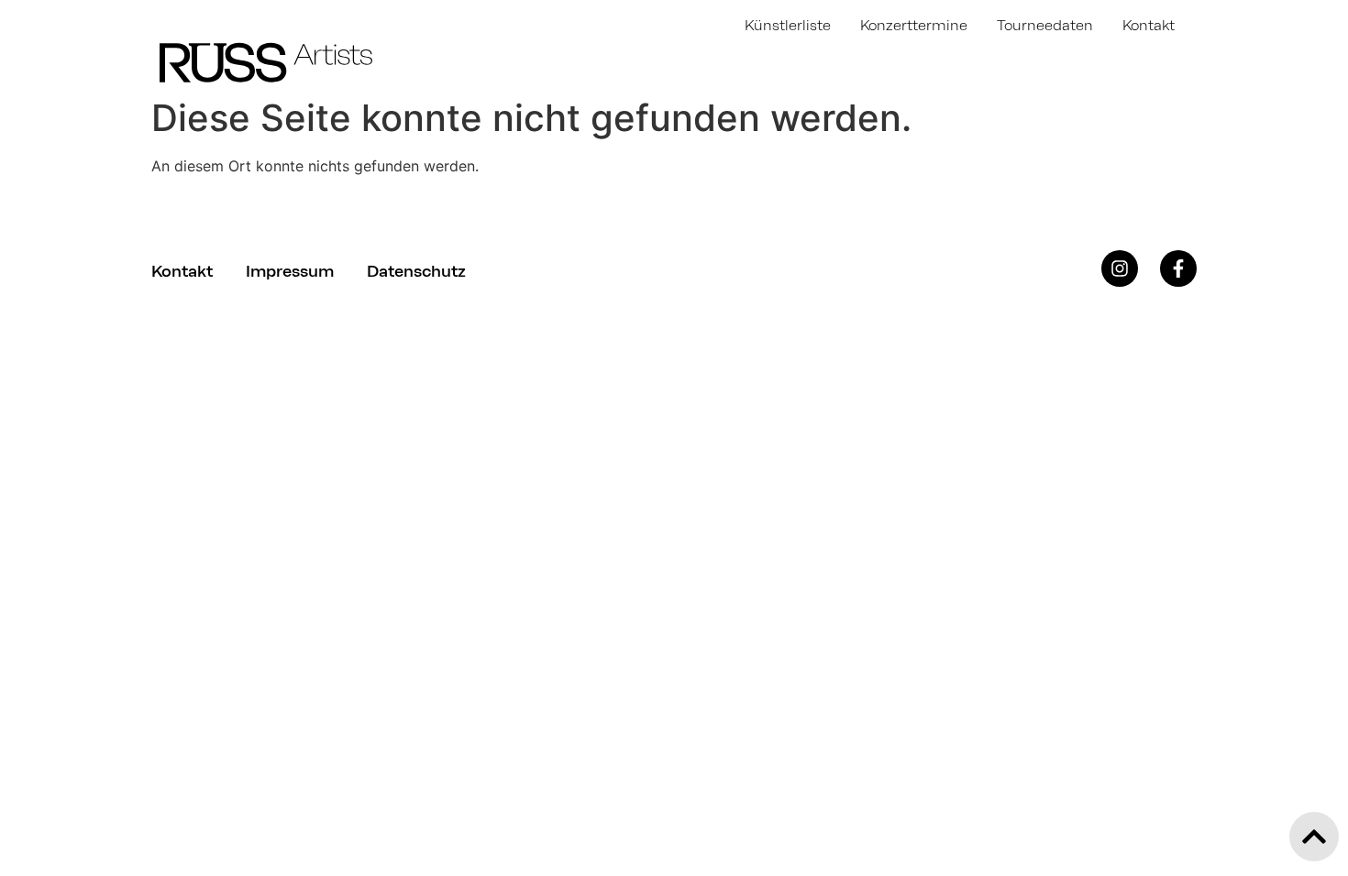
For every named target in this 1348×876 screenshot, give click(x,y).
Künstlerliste (788, 25)
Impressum (290, 271)
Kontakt (1148, 25)
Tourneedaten (1045, 25)
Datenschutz (416, 271)
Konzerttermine (913, 25)
